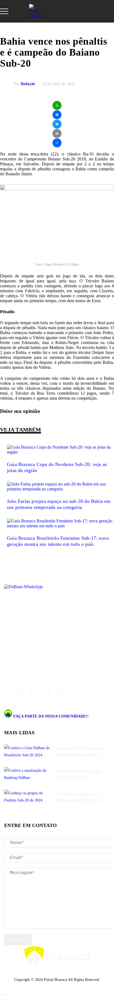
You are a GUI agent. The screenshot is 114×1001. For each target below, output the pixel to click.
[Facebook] (57, 114)
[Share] (57, 143)
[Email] (57, 133)
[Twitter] (57, 124)
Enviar (18, 939)
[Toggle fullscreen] (5, 994)
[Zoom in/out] (7, 994)
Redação (28, 84)
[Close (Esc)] (0, 994)
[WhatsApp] (57, 105)
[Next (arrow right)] (2, 999)
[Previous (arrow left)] (0, 999)
